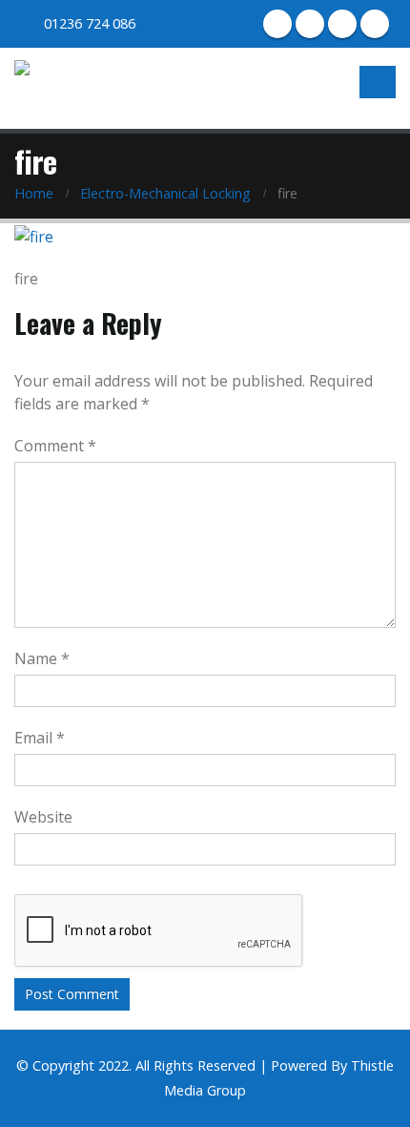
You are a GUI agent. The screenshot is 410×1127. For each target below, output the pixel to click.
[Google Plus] (374, 24)
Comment (55, 445)
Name (42, 658)
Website (43, 816)
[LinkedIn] (342, 24)
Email (39, 737)
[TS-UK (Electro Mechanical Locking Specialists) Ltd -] (72, 86)
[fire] (33, 234)
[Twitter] (310, 24)
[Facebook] (277, 24)
